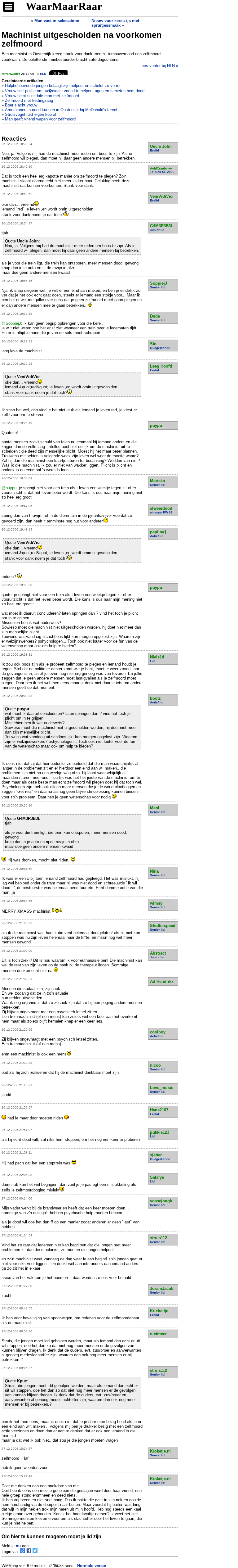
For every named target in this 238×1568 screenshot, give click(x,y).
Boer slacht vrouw (21, 105)
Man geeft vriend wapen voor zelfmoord (40, 119)
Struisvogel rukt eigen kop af (30, 114)
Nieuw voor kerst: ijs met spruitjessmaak (115, 23)
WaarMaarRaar (64, 6)
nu (18, 1545)
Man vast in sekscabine (56, 20)
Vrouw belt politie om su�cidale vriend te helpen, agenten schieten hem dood (74, 90)
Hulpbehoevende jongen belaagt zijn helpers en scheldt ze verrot (63, 85)
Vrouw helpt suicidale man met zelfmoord (42, 95)
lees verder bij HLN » (159, 65)
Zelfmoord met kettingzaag (29, 100)
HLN (43, 73)
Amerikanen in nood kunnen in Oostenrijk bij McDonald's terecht (62, 109)
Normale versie (91, 1565)
